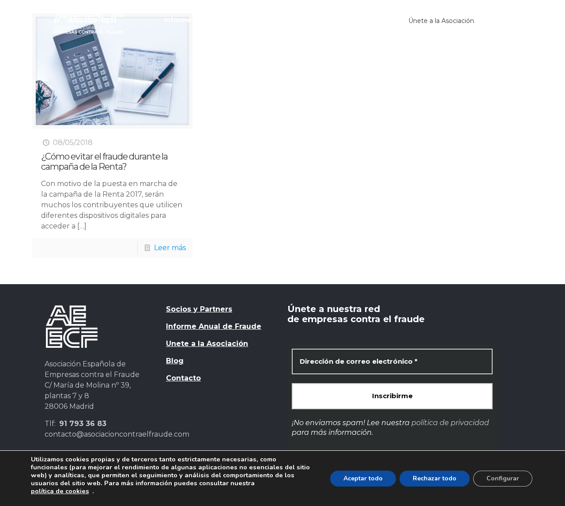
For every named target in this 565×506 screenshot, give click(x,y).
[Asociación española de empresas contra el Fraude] (88, 20)
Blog (175, 361)
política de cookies (60, 491)
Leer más (170, 247)
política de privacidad (450, 422)
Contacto (183, 378)
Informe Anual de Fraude (213, 326)
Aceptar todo (363, 478)
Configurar (502, 478)
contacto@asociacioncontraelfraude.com (117, 434)
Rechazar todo (434, 478)
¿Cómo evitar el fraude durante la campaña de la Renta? (104, 162)
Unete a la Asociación (207, 343)
